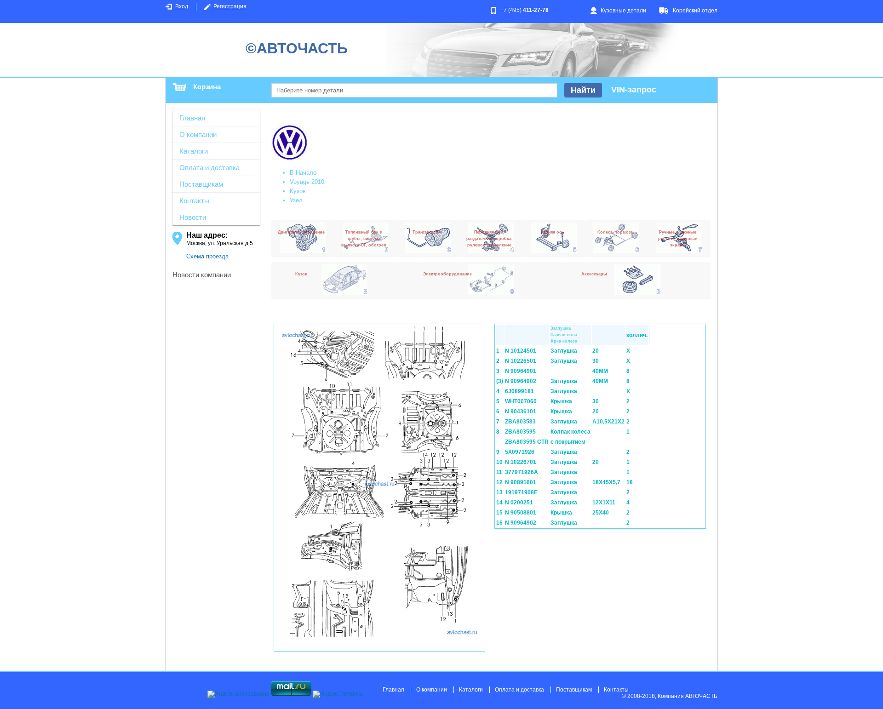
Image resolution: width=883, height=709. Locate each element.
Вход (181, 6)
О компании (198, 134)
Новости (192, 217)
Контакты (194, 201)
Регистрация (230, 6)
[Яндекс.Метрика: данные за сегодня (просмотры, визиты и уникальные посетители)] (338, 694)
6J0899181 (519, 391)
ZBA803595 (520, 432)
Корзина (207, 87)
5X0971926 (519, 452)
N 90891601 (520, 482)
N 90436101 (520, 411)
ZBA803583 (520, 421)
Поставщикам (201, 184)
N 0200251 (519, 502)
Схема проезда (207, 256)
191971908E (521, 492)
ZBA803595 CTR (527, 442)
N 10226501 (520, 361)
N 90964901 (520, 371)
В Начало (303, 172)
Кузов (298, 191)
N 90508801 (520, 512)
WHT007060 (521, 401)
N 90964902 (520, 381)
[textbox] (414, 90)
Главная (192, 118)
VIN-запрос (633, 89)
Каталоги (193, 151)
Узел (296, 200)
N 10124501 (520, 351)
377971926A (521, 472)
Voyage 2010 (307, 181)
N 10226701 (520, 462)
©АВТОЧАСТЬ (297, 48)
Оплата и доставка (209, 168)
